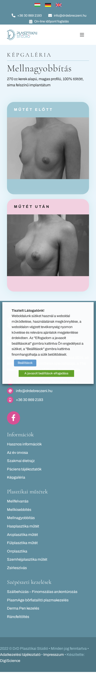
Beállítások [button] (25, 363)
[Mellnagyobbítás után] (48, 216)
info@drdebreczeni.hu (34, 391)
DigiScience (10, 661)
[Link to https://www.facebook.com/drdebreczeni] (13, 417)
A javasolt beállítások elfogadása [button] (46, 373)
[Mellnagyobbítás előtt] (48, 119)
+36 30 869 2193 (29, 400)
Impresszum (53, 655)
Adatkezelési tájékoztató (20, 655)
